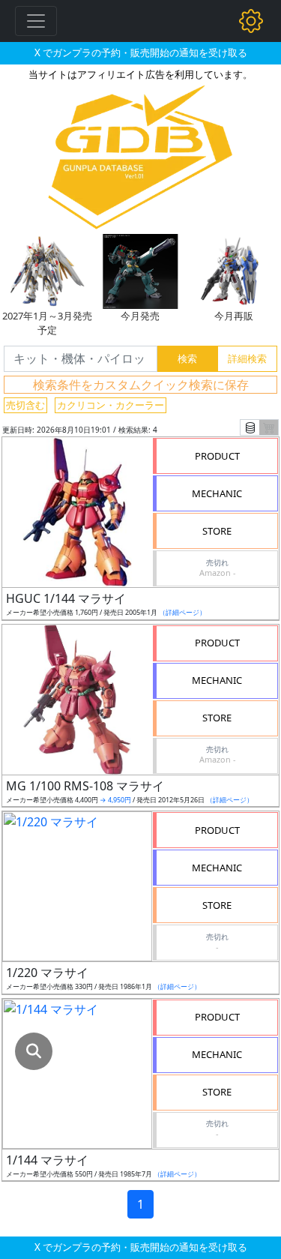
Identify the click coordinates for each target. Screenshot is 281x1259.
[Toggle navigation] (36, 21)
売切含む (25, 405)
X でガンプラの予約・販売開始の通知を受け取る (140, 52)
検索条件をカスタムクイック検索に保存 (141, 384)
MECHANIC (217, 493)
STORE (217, 531)
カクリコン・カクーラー (110, 405)
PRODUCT (217, 456)
